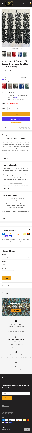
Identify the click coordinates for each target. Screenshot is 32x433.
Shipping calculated (12, 99)
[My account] (26, 3)
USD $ (3, 405)
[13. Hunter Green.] (27, 86)
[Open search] (23, 3)
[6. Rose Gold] (9, 86)
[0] (29, 3)
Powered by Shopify (6, 429)
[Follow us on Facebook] (3, 413)
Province (4, 261)
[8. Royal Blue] (21, 86)
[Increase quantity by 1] (17, 108)
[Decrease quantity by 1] (9, 108)
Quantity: (4, 108)
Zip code (4, 269)
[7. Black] (15, 86)
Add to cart (16, 114)
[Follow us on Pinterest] (11, 413)
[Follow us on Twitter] (6, 413)
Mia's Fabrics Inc (6, 70)
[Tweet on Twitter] (26, 128)
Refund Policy (5, 285)
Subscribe (6, 398)
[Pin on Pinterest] (23, 128)
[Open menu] (2, 3)
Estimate (6, 278)
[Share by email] (29, 128)
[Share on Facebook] (20, 128)
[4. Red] (4, 86)
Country (4, 254)
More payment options (16, 122)
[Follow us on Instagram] (8, 413)
